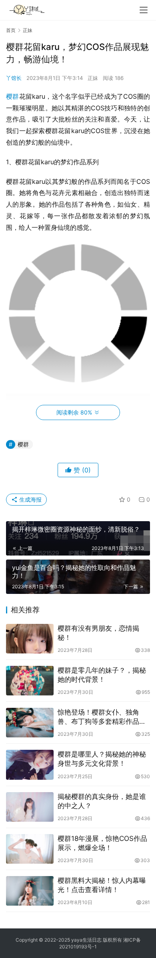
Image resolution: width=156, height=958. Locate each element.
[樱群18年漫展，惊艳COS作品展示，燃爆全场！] (30, 849)
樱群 (12, 96)
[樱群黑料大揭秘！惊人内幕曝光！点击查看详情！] (30, 891)
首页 (11, 30)
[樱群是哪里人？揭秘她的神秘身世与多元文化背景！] (30, 764)
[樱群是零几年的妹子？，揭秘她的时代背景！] (30, 680)
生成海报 (30, 499)
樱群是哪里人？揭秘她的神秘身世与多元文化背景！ (102, 758)
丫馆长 (14, 78)
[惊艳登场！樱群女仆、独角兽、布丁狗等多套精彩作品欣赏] (30, 722)
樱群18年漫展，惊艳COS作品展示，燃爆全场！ (102, 843)
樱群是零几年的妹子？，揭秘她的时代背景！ (102, 674)
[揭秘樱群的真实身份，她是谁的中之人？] (30, 807)
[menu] (143, 10)
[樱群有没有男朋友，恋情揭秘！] (30, 638)
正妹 (93, 78)
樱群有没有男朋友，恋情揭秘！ (98, 632)
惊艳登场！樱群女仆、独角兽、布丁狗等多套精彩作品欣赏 (102, 717)
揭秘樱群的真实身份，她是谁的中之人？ (102, 801)
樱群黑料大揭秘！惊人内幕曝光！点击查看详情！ (102, 885)
